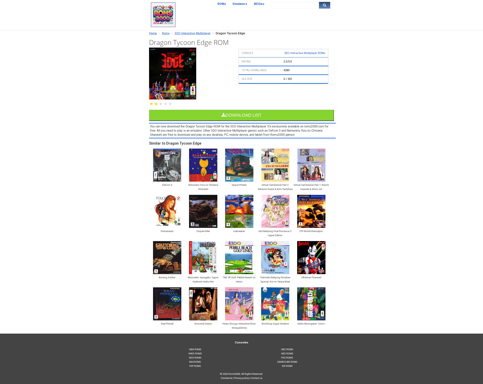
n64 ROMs (195, 361)
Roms (166, 33)
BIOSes (259, 4)
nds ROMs (195, 357)
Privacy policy (241, 378)
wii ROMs (287, 366)
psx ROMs (287, 357)
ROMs (222, 4)
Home (153, 33)
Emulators (240, 4)
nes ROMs (287, 353)
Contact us (256, 378)
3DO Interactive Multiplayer (193, 33)
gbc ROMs (287, 349)
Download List (243, 115)
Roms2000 (234, 373)
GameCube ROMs (287, 361)
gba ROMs (195, 349)
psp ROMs (195, 366)
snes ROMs (195, 353)
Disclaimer (226, 378)
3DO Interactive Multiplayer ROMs (304, 53)
